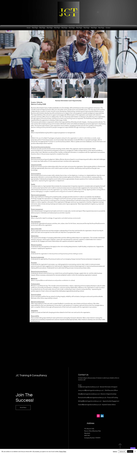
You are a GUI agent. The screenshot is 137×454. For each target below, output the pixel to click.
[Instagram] (98, 415)
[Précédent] (9, 54)
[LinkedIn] (102, 415)
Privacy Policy (62, 451)
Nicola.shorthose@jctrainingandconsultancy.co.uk (92, 397)
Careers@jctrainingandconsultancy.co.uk (89, 404)
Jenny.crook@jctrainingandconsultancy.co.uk (90, 390)
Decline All (122, 451)
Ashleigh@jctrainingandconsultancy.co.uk (89, 401)
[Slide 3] (69, 74)
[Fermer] (135, 451)
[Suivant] (128, 54)
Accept (130, 451)
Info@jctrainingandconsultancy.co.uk (88, 387)
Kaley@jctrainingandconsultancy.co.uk (89, 394)
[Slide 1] (66, 74)
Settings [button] (115, 451)
